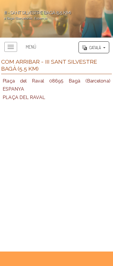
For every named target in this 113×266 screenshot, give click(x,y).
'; (35, 15)
